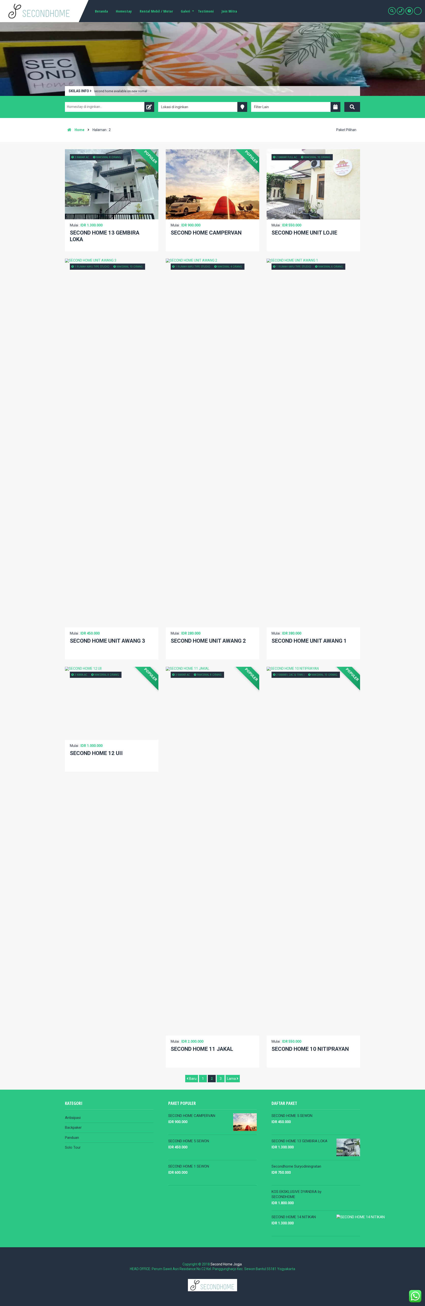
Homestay (124, 11)
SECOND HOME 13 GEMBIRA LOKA (299, 1141)
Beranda (101, 11)
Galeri (185, 11)
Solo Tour (73, 1147)
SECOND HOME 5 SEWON (188, 1141)
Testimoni (206, 11)
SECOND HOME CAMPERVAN (191, 1115)
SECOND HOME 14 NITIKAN (294, 1217)
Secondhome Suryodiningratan (296, 1166)
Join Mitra (229, 11)
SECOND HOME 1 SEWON (188, 1166)
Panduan (72, 1137)
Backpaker (73, 1127)
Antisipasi (73, 1117)
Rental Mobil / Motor (156, 11)
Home (79, 130)
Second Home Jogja (226, 1264)
